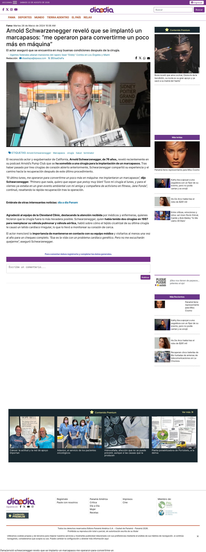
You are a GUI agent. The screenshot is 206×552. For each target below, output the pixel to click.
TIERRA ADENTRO (58, 17)
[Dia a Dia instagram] (11, 9)
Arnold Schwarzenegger (39, 153)
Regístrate (62, 499)
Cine (125, 502)
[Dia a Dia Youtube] (16, 9)
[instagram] (32, 506)
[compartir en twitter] (140, 58)
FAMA (11, 17)
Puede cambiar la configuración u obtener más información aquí (79, 538)
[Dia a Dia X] (7, 9)
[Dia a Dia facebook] (4, 9)
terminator (89, 153)
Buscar (199, 9)
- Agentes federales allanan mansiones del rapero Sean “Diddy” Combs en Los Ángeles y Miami (59, 54)
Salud (79, 153)
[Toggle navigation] (15, 2)
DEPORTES (25, 17)
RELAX (88, 17)
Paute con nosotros (67, 502)
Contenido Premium (180, 30)
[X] (24, 506)
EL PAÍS (76, 17)
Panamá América (99, 499)
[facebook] (20, 506)
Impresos (127, 499)
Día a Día (94, 505)
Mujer (93, 509)
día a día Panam (68, 202)
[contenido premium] (17, 515)
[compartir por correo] (148, 58)
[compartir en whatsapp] (144, 58)
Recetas (94, 512)
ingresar (198, 2)
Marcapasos (59, 153)
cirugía (70, 153)
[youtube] (28, 506)
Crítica (93, 502)
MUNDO (39, 17)
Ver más (186, 412)
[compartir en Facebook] (136, 58)
